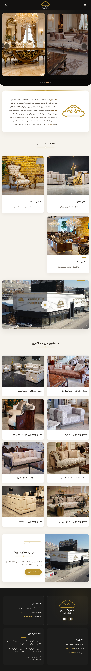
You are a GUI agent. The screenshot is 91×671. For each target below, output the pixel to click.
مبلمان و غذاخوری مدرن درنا (76, 434)
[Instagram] (70, 619)
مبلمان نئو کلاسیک (79, 261)
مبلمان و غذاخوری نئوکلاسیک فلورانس (27, 434)
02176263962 (28, 616)
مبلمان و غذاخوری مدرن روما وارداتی (73, 521)
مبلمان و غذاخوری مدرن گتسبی (30, 391)
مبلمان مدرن (81, 201)
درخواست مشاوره (33, 572)
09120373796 (25, 612)
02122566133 (72, 652)
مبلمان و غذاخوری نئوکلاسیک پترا (74, 391)
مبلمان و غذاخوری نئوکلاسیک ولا (29, 477)
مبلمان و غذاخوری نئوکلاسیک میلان (73, 477)
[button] (85, 5)
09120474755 (69, 648)
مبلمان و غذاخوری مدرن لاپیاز (30, 521)
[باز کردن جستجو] (6, 5)
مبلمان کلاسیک (35, 201)
